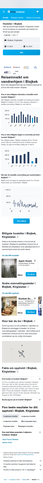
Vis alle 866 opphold (10, 293)
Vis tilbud (31, 274)
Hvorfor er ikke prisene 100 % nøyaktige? (19, 469)
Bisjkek (24, 479)
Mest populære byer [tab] (28, 421)
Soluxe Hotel (7, 442)
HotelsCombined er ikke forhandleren (18, 461)
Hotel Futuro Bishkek (10, 439)
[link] (21, 221)
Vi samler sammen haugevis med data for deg (19, 465)
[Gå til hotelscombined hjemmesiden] (16, 12)
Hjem (5, 479)
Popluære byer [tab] (8, 426)
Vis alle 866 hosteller (10, 255)
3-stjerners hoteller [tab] (10, 416)
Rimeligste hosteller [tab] (25, 426)
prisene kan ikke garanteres (25, 454)
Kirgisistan (13, 479)
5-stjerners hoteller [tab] (10, 421)
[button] (3, 11)
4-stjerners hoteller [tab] (28, 416)
